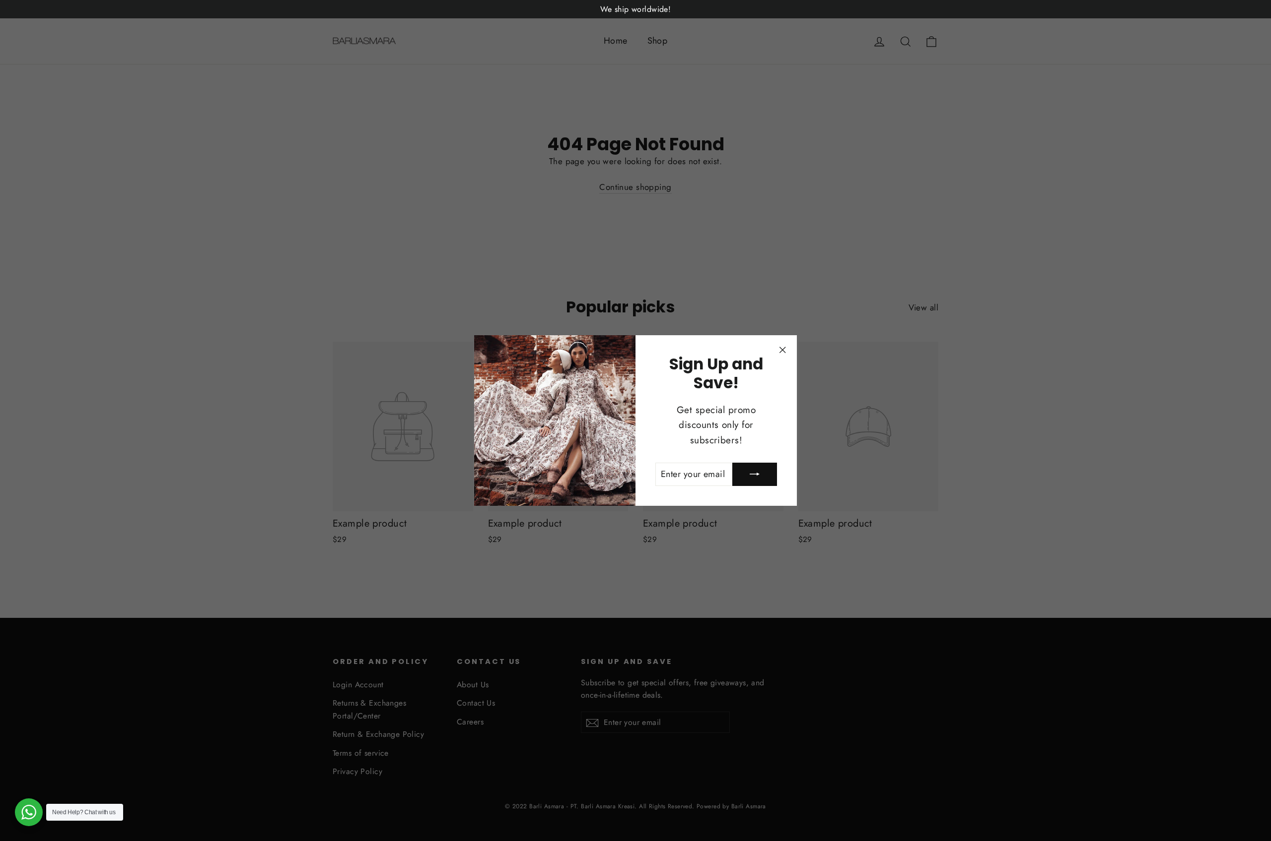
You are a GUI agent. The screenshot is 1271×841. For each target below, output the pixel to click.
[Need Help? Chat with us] (29, 812)
